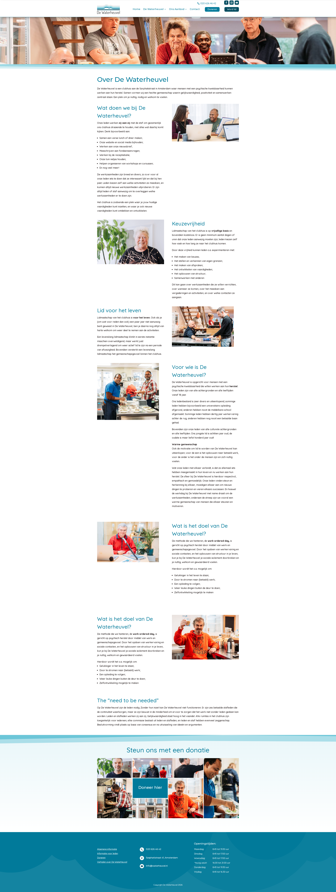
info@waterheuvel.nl (157, 866)
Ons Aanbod (176, 9)
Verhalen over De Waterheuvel (112, 862)
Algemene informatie (107, 849)
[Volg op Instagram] (231, 3)
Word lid (231, 9)
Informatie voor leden (107, 853)
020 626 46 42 (208, 3)
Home (136, 9)
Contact (195, 9)
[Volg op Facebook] (226, 3)
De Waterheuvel (153, 9)
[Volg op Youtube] (237, 3)
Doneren (212, 9)
